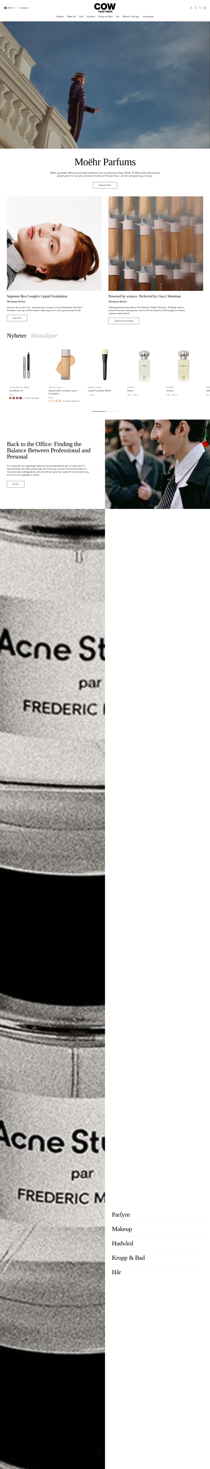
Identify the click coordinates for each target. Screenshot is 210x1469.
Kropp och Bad (105, 16)
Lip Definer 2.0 (16, 390)
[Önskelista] (200, 8)
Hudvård (91, 16)
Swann (130, 390)
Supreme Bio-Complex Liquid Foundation (63, 392)
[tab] (16, 335)
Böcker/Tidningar (131, 16)
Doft (81, 16)
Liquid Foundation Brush (99, 390)
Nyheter (60, 16)
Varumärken (148, 16)
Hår (117, 16)
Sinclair (170, 390)
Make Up (71, 16)
